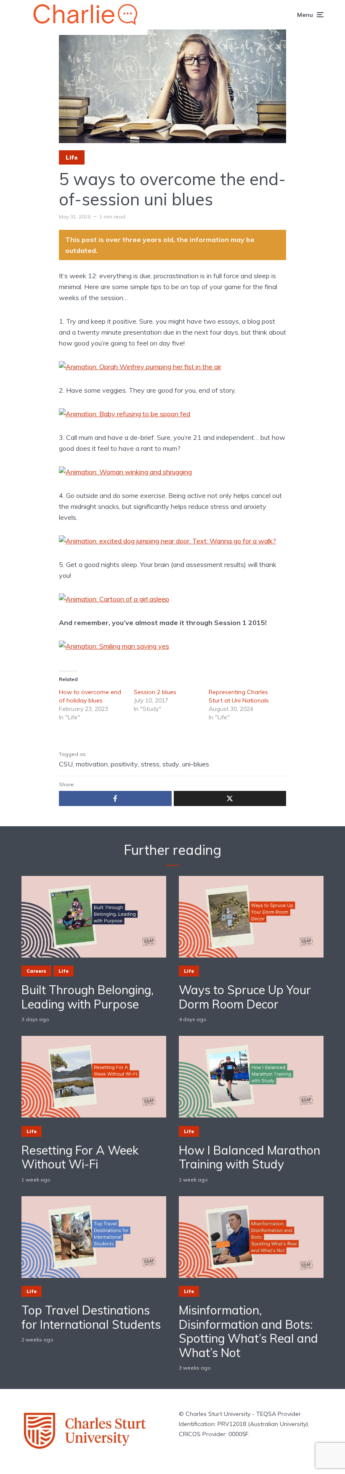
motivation (92, 764)
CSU (66, 764)
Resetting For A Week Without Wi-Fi (79, 1157)
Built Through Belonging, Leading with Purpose (87, 997)
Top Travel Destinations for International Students (91, 1317)
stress (150, 764)
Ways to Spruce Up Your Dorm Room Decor (245, 997)
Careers (36, 971)
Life (72, 157)
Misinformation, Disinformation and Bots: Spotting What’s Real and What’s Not (248, 1331)
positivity (124, 764)
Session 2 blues (155, 692)
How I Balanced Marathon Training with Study (249, 1157)
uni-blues (195, 764)
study (170, 764)
